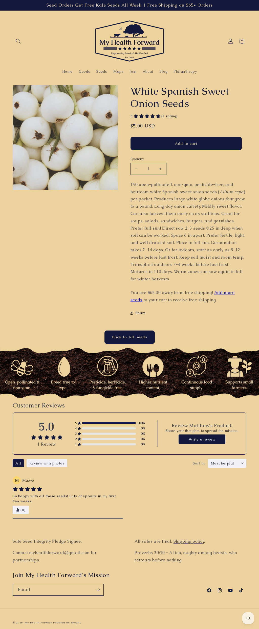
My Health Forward (38, 622)
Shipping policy (189, 541)
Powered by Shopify (67, 622)
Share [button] (141, 313)
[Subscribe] (97, 590)
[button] (18, 41)
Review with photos (46, 463)
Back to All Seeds (129, 337)
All (18, 463)
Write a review (202, 439)
